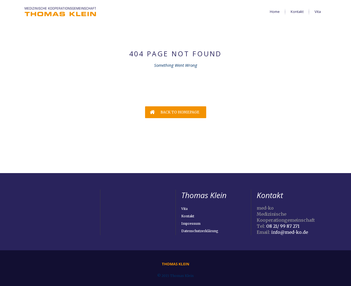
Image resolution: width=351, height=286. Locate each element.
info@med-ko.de (289, 232)
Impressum (190, 223)
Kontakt (187, 216)
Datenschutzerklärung (199, 231)
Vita (184, 209)
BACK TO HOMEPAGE (179, 112)
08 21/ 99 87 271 (282, 226)
